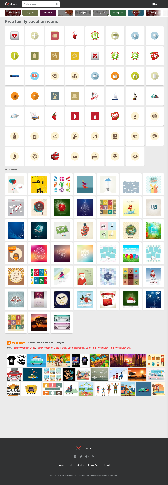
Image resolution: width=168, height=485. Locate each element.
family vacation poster (72, 348)
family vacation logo (24, 348)
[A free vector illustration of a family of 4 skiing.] (118, 374)
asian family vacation (96, 348)
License (61, 465)
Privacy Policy (93, 465)
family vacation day (120, 348)
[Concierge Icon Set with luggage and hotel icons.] (156, 360)
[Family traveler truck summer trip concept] (156, 374)
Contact (107, 465)
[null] (16, 360)
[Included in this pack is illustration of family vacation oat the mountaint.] (128, 389)
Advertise (80, 465)
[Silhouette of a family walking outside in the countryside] (137, 374)
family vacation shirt (47, 348)
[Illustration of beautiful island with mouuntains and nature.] (32, 374)
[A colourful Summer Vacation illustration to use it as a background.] (99, 360)
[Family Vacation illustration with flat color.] (158, 389)
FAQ (70, 465)
